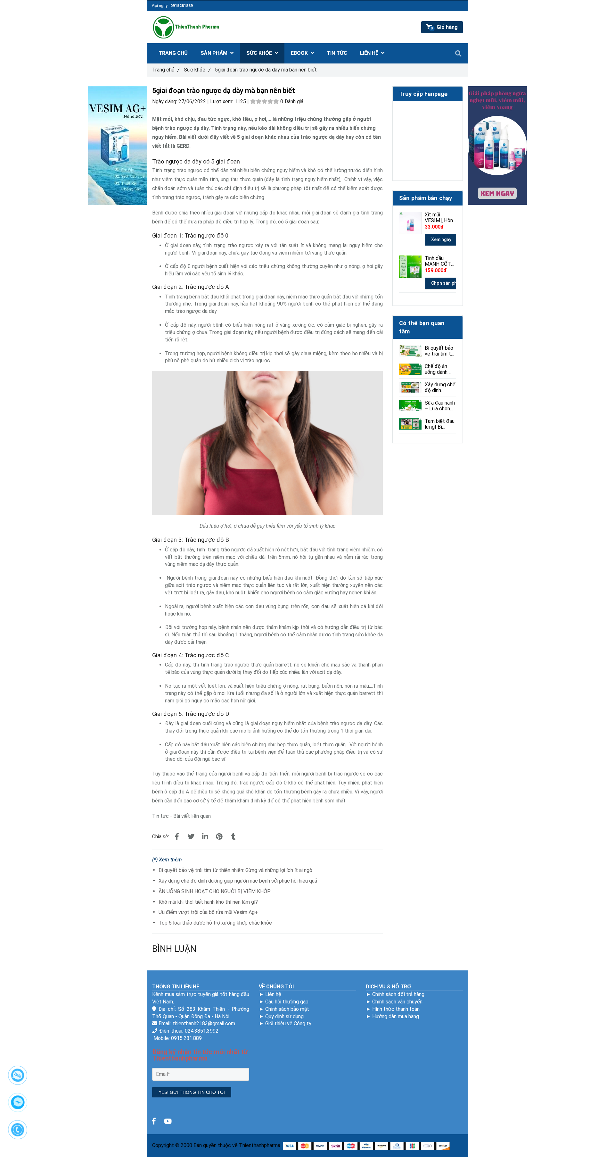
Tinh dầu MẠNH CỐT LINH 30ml (438, 261)
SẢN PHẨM (215, 53)
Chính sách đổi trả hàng (398, 994)
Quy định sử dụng (284, 1016)
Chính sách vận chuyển (397, 1002)
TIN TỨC (337, 53)
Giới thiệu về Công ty (288, 1023)
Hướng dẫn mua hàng (395, 1016)
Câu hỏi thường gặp (286, 1002)
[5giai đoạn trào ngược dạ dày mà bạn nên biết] (176, 836)
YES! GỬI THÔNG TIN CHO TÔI (192, 1092)
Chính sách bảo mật (287, 1009)
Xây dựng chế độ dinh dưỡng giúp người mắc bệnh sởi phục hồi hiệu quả (238, 881)
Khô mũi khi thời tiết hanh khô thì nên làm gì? (208, 902)
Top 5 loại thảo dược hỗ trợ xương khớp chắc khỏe (215, 923)
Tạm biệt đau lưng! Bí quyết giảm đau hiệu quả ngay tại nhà (440, 424)
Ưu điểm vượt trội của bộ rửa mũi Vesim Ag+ (208, 912)
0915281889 (181, 6)
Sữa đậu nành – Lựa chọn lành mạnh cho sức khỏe (440, 406)
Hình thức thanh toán (396, 1009)
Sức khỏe (197, 70)
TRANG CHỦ (173, 53)
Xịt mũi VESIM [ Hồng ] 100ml (440, 217)
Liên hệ (273, 994)
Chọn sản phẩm (447, 283)
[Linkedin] (205, 836)
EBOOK (300, 53)
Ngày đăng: (165, 101)
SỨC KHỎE (259, 53)
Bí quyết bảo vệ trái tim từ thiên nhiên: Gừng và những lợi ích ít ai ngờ (235, 870)
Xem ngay (441, 239)
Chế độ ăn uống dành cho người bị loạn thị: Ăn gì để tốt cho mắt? (440, 369)
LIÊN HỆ (370, 53)
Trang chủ (165, 70)
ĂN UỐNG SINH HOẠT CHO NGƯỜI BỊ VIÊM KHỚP (215, 891)
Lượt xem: (222, 101)
